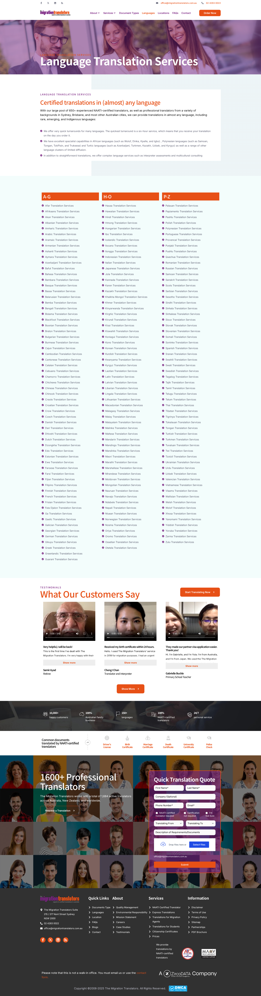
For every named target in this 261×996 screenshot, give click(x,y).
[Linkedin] (55, 3)
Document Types (129, 12)
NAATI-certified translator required (165, 814)
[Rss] (62, 3)
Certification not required (191, 814)
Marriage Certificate (148, 746)
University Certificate (189, 746)
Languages (148, 12)
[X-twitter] (48, 3)
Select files (199, 844)
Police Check (209, 746)
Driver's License (107, 746)
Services (108, 12)
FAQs (175, 12)
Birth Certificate (127, 746)
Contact (186, 12)
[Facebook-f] (41, 3)
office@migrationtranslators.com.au (170, 856)
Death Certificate (168, 746)
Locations (163, 12)
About (93, 12)
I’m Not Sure (210, 814)
